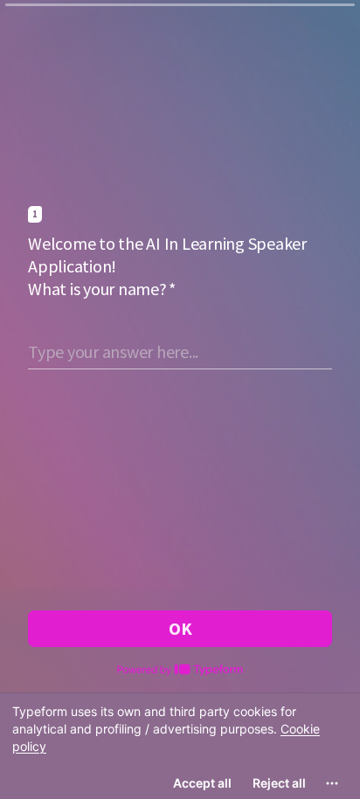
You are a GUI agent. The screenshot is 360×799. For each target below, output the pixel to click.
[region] (180, 745)
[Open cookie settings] (332, 783)
